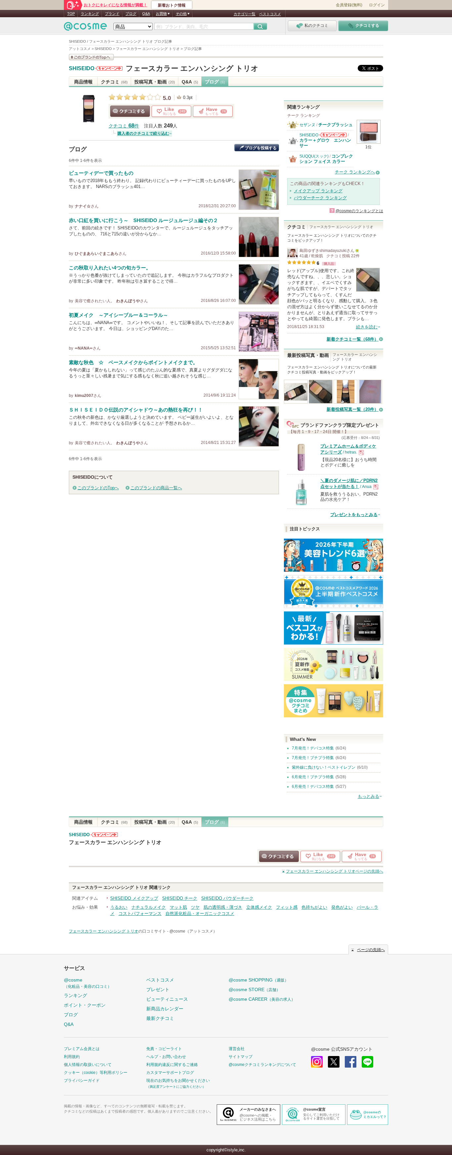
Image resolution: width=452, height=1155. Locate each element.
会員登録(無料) (349, 5)
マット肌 (178, 907)
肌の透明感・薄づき (222, 907)
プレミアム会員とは (82, 1048)
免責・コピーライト (164, 1048)
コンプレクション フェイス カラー (326, 159)
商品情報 (83, 81)
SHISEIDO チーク (179, 898)
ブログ (130, 14)
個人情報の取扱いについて (88, 1064)
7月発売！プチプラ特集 (313, 757)
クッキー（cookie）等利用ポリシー (95, 1072)
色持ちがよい (314, 907)
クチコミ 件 (124, 125)
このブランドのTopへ (98, 487)
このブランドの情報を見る (91, 57)
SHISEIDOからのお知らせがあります (109, 68)
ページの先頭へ (334, 871)
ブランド (112, 14)
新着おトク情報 (172, 5)
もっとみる (368, 796)
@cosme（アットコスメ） (193, 931)
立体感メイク (259, 907)
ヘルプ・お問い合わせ (166, 1056)
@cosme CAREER (262, 999)
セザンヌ (307, 124)
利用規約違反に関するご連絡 (172, 1064)
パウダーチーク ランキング (320, 197)
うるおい (118, 907)
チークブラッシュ (335, 124)
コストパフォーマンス (139, 913)
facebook (350, 1062)
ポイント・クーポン (85, 1005)
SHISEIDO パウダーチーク (227, 898)
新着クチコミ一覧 (353, 339)
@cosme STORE (254, 989)
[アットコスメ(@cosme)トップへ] (85, 27)
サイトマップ (240, 1056)
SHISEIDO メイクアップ (134, 898)
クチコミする (130, 111)
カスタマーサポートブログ (170, 1072)
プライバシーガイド (82, 1080)
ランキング (90, 14)
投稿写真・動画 (154, 81)
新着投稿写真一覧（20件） (353, 409)
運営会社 (237, 1048)
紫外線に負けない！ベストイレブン (323, 767)
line (367, 1062)
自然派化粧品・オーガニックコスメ (199, 913)
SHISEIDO (81, 69)
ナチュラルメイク (148, 907)
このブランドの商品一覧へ (156, 487)
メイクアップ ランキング (318, 190)
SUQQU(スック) (314, 156)
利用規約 (72, 1056)
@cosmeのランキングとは (359, 211)
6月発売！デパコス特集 (313, 786)
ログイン (377, 5)
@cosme (88, 983)
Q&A (146, 14)
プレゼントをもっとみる (354, 514)
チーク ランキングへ (355, 171)
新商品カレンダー (164, 1008)
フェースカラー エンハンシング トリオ (192, 68)
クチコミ (114, 81)
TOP (71, 14)
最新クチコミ (160, 1018)
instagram (317, 1062)
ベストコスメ (270, 14)
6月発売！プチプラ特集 (313, 777)
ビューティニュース (167, 999)
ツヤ (195, 907)
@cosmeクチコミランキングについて (262, 1064)
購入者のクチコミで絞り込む (143, 133)
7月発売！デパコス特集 (313, 748)
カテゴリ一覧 (244, 14)
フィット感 (286, 907)
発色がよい (342, 907)
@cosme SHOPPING (259, 980)
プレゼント (157, 989)
